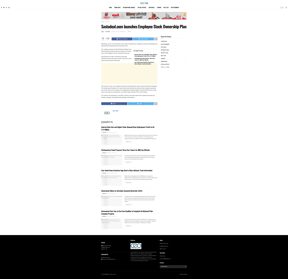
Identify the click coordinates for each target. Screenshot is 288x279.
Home (110, 7)
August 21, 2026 (110, 132)
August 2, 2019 (115, 31)
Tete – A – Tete (165, 67)
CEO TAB (108, 31)
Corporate (152, 7)
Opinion (159, 7)
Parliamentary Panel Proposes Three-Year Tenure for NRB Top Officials (145, 59)
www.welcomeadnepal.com (109, 259)
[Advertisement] (129, 77)
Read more (128, 141)
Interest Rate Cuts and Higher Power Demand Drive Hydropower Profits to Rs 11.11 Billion (146, 55)
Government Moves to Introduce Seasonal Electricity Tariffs (121, 190)
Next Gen (166, 7)
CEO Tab (104, 132)
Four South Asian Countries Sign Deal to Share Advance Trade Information (144, 63)
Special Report (142, 7)
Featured (163, 47)
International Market (129, 7)
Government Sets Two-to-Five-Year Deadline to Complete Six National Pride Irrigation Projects (127, 212)
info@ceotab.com (105, 247)
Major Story (164, 53)
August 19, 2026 (110, 216)
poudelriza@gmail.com (165, 259)
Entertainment (175, 7)
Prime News (117, 7)
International (165, 50)
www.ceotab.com (134, 252)
